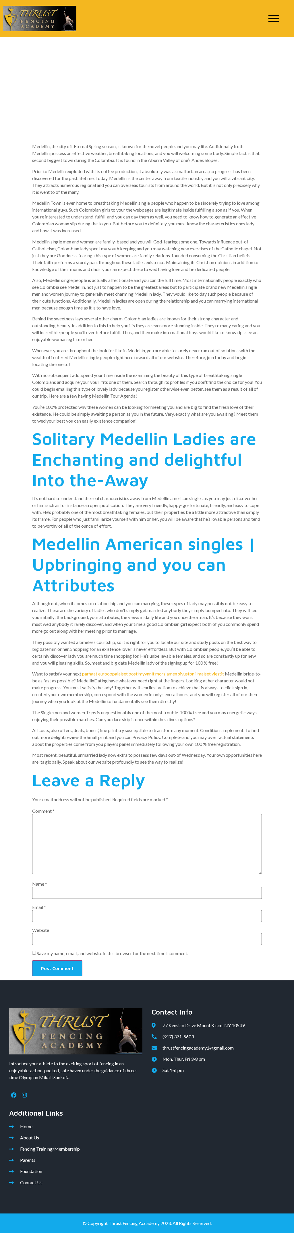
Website (40, 930)
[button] (273, 18)
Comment (43, 811)
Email (39, 907)
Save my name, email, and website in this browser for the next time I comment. (112, 953)
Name (39, 884)
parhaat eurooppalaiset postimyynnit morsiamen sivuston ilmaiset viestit (153, 673)
